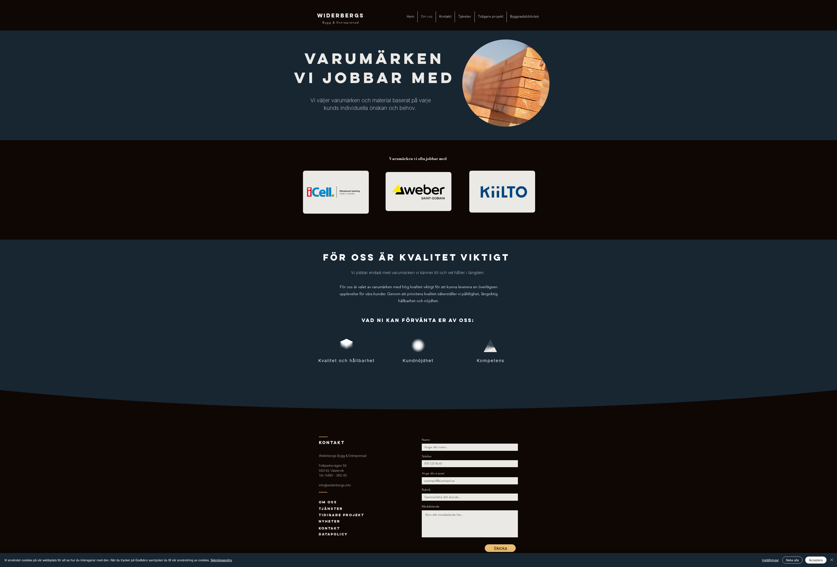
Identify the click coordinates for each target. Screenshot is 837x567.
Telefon (427, 456)
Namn (426, 439)
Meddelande (430, 506)
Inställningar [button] (770, 560)
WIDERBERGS (340, 15)
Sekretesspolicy (221, 560)
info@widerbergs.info (335, 485)
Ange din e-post (433, 473)
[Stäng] (831, 560)
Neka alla (792, 560)
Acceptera (816, 560)
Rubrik (426, 489)
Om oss (328, 502)
